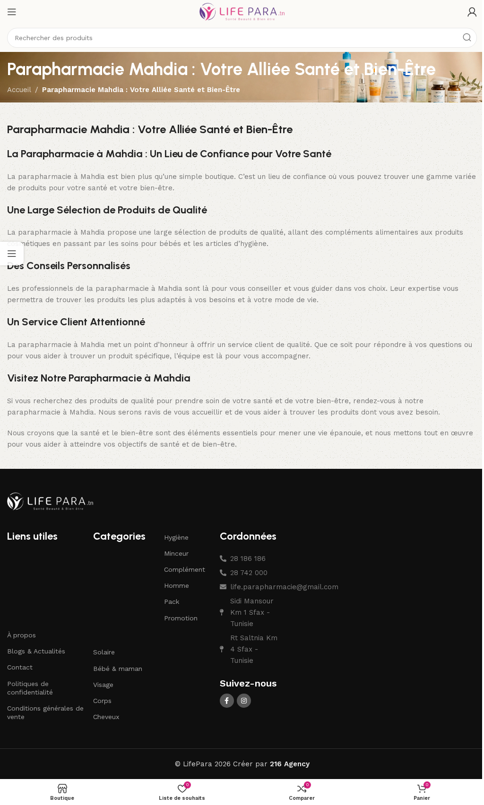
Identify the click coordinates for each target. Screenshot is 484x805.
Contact (20, 667)
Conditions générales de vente (45, 712)
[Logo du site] (242, 11)
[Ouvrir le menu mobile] (11, 11)
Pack (171, 601)
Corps (102, 700)
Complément (184, 569)
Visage (103, 684)
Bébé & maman (117, 668)
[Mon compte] (472, 11)
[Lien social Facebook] (227, 701)
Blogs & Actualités (36, 651)
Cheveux (106, 716)
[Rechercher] (467, 38)
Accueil (19, 89)
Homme (176, 585)
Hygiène (176, 537)
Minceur (176, 553)
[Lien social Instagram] (244, 701)
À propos (21, 635)
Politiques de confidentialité (30, 688)
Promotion (181, 618)
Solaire (104, 652)
